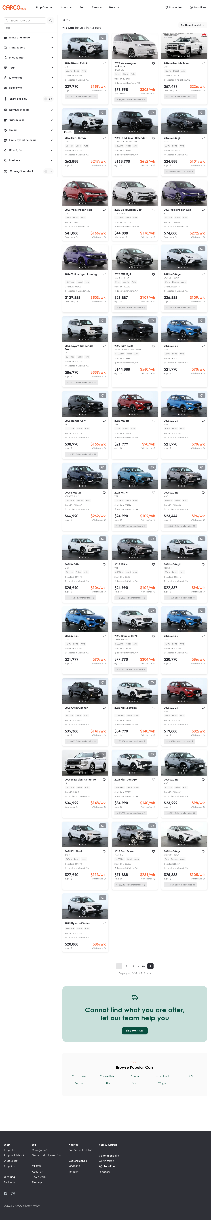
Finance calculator (80, 1150)
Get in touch (106, 1160)
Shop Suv (9, 1166)
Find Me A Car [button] (134, 1030)
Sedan (79, 1083)
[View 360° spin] (102, 37)
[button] (50, 20)
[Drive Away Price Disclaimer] (126, 93)
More (112, 7)
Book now (9, 1182)
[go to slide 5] (91, 56)
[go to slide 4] (88, 56)
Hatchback (163, 1076)
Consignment (40, 1150)
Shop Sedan (11, 1160)
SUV (190, 1076)
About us (37, 1171)
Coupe (135, 1076)
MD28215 (74, 1166)
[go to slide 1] (79, 56)
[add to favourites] (104, 63)
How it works (39, 1176)
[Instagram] (13, 1193)
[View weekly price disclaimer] (105, 90)
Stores (64, 7)
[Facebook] (5, 1193)
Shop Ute (9, 1150)
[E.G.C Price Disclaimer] (71, 90)
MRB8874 (74, 1171)
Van (135, 1083)
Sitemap (37, 1182)
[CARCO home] (14, 7)
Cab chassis (79, 1076)
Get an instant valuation (46, 1155)
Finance (97, 7)
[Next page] (150, 966)
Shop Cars (42, 7)
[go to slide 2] (82, 56)
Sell (82, 7)
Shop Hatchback (14, 1155)
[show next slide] (103, 48)
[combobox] (25, 20)
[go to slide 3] (85, 56)
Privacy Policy (31, 1205)
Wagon (162, 1083)
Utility (107, 1083)
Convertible (107, 1076)
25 (143, 965)
